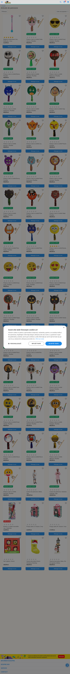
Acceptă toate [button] (54, 343)
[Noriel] (8, 2)
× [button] (63, 327)
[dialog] (35, 336)
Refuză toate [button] (36, 343)
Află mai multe (39, 339)
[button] (14, 343)
